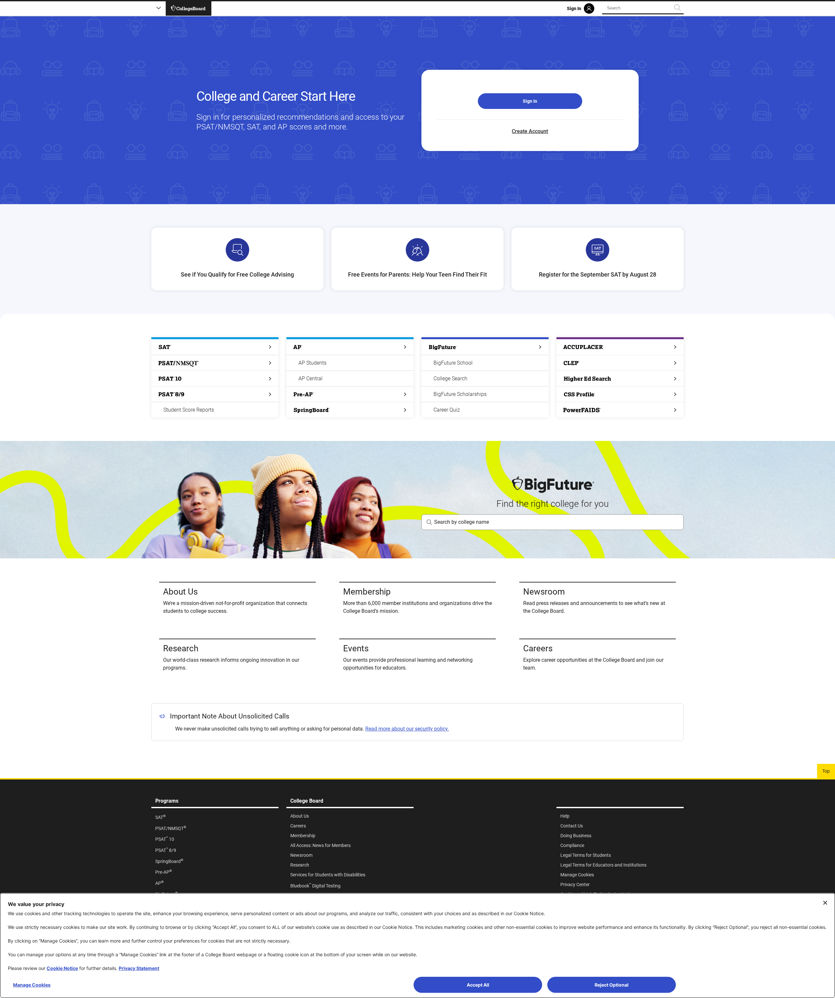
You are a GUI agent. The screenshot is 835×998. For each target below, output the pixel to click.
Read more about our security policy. (407, 729)
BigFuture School (453, 363)
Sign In (530, 101)
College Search (450, 378)
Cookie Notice (62, 968)
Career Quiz (446, 410)
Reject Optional (612, 985)
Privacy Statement (139, 968)
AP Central (310, 378)
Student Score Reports (188, 410)
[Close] (825, 903)
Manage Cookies (32, 985)
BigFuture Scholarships (460, 394)
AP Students (312, 363)
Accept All (478, 985)
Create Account (530, 131)
